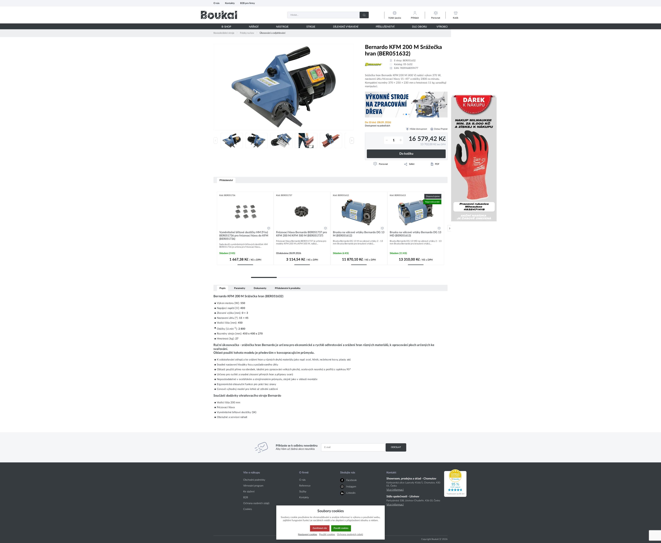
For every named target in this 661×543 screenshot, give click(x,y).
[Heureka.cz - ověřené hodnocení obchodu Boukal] (455, 496)
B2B (245, 497)
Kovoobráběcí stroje (223, 33)
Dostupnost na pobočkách (377, 126)
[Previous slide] (215, 140)
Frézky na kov (247, 33)
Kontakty (230, 3)
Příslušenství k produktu (287, 288)
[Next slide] (352, 140)
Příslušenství (226, 180)
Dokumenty (260, 288)
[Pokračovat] (450, 228)
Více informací (395, 489)
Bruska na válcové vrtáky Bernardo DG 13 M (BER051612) (358, 234)
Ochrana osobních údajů (256, 503)
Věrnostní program (253, 485)
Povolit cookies (341, 528)
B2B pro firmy (247, 3)
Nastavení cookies (307, 534)
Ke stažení (248, 491)
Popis (222, 288)
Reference (305, 485)
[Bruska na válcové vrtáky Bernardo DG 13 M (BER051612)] (359, 212)
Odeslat (396, 447)
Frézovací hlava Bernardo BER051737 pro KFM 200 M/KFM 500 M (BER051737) (301, 234)
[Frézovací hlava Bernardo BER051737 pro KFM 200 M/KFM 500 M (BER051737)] (302, 212)
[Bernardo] (373, 64)
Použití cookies (327, 534)
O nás (216, 3)
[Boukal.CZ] (219, 15)
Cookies (247, 509)
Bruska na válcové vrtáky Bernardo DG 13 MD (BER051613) (415, 234)
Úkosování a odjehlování (272, 33)
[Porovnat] (268, 228)
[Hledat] (364, 15)
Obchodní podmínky (254, 480)
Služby (302, 491)
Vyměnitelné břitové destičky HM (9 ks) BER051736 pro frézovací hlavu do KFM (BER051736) (243, 235)
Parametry (239, 288)
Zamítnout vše (320, 528)
